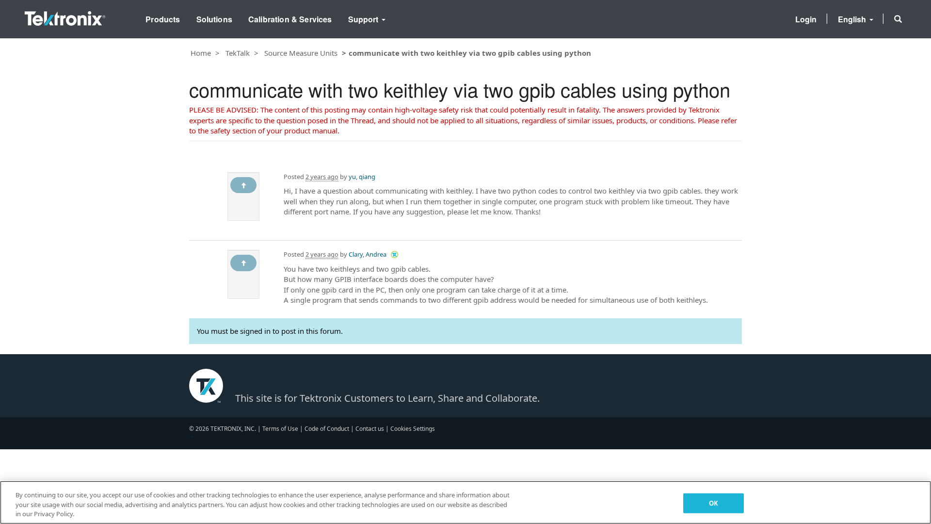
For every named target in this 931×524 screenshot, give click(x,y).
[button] (898, 18)
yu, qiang (362, 176)
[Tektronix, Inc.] (65, 16)
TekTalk (237, 53)
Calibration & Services (290, 19)
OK (713, 502)
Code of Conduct (327, 429)
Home (201, 53)
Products (162, 19)
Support (364, 19)
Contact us (369, 429)
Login (806, 19)
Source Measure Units (300, 53)
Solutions (214, 19)
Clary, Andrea (367, 254)
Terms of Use (280, 429)
